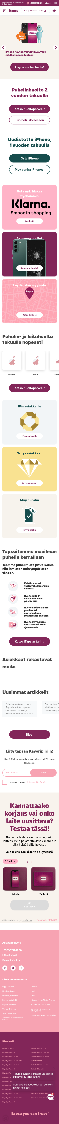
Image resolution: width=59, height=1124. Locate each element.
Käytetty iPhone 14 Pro (10, 1056)
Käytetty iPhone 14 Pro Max (12, 1061)
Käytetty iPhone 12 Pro (10, 1094)
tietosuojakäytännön (36, 782)
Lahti (33, 991)
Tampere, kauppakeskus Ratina (12, 1019)
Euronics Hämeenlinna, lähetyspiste (41, 1010)
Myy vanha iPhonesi (29, 170)
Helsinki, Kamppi (9, 991)
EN (55, 3)
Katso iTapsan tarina (29, 641)
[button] (5, 1118)
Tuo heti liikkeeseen (29, 120)
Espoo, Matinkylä (9, 1000)
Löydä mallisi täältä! (29, 67)
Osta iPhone (30, 158)
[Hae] (45, 10)
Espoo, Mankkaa (9, 1004)
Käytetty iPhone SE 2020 (40, 1056)
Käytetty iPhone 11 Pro (38, 1048)
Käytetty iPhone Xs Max (39, 1065)
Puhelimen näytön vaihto (39, 1094)
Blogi (29, 735)
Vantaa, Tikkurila (9, 1009)
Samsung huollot (29, 268)
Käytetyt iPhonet (8, 1048)
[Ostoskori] (54, 11)
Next (55, 47)
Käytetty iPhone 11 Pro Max (40, 1052)
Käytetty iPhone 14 (8, 1052)
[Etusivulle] (13, 10)
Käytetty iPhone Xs (37, 1061)
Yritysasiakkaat (29, 483)
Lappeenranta (8, 987)
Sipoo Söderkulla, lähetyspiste (43, 1015)
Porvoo (34, 987)
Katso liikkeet (30, 315)
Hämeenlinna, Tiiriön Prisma (43, 1000)
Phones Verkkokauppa (40, 1004)
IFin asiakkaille (29, 436)
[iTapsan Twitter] (13, 968)
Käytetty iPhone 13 (8, 1069)
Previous (3, 47)
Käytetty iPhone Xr (37, 1069)
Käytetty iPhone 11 (8, 1102)
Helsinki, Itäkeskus (10, 996)
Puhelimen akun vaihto (39, 1098)
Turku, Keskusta (9, 1013)
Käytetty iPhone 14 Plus (10, 1065)
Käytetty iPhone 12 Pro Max (12, 1098)
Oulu (33, 996)
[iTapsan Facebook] (21, 968)
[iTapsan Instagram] (4, 968)
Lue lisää (29, 221)
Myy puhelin (29, 530)
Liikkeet (48, 3)
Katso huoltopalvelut (29, 109)
